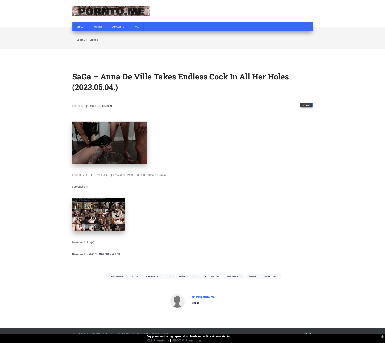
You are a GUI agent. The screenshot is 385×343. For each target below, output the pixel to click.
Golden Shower (153, 276)
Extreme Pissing (116, 276)
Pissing (253, 276)
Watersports (270, 276)
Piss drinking (212, 276)
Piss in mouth (234, 276)
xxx (91, 106)
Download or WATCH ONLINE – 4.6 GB (96, 254)
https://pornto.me (203, 297)
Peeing (182, 276)
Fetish (134, 276)
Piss (195, 276)
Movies (98, 26)
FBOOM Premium (186, 340)
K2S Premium (158, 340)
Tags (136, 26)
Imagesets (118, 26)
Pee (169, 276)
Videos (81, 26)
